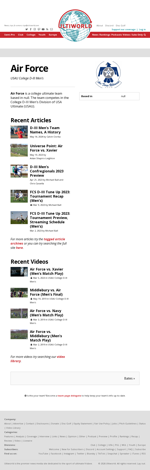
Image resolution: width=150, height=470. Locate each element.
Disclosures (43, 423)
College (31, 34)
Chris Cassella (37, 183)
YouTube (43, 453)
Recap (134, 436)
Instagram (69, 453)
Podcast (92, 436)
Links (54, 436)
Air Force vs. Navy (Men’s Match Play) (46, 312)
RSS (144, 453)
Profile (113, 436)
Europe (53, 34)
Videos (126, 34)
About (99, 25)
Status (142, 423)
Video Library (13, 427)
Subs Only (137, 34)
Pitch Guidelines (128, 423)
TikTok (101, 453)
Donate (55, 423)
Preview (103, 436)
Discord (109, 25)
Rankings (104, 34)
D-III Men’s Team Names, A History (45, 129)
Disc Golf (120, 25)
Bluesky (91, 453)
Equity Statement (83, 423)
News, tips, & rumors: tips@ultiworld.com (21, 25)
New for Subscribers (72, 449)
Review (8, 440)
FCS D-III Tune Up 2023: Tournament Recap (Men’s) (50, 196)
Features (8, 436)
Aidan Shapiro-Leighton (42, 158)
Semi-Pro (9, 34)
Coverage (32, 436)
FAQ (130, 449)
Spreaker (124, 453)
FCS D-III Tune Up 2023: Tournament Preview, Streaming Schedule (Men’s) (50, 220)
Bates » (129, 378)
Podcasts (116, 34)
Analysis (20, 436)
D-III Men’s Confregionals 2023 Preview (46, 171)
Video (17, 440)
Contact (30, 423)
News (95, 34)
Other (82, 436)
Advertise (18, 423)
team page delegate (69, 395)
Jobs (114, 423)
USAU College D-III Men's (27, 78)
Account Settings (105, 449)
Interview (44, 436)
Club (20, 34)
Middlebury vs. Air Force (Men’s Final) (46, 292)
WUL (124, 444)
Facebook (56, 453)
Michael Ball (52, 179)
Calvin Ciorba (54, 136)
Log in (142, 29)
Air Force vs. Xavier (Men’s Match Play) (46, 271)
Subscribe (140, 449)
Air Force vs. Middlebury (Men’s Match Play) (46, 335)
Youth (42, 34)
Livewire (27, 440)
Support (121, 449)
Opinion (72, 436)
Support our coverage (124, 29)
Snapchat (112, 453)
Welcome (54, 449)
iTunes (135, 453)
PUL (117, 444)
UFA (110, 444)
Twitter (80, 453)
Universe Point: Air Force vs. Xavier (46, 148)
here (19, 248)
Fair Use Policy (102, 423)
